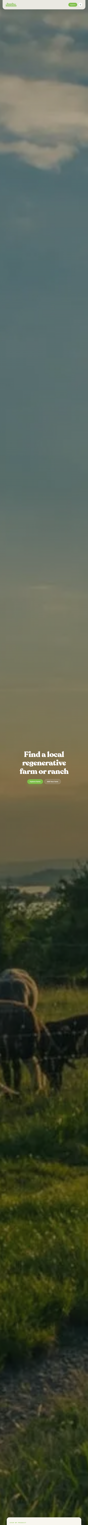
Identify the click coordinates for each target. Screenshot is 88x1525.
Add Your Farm (52, 782)
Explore (72, 5)
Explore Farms (35, 782)
